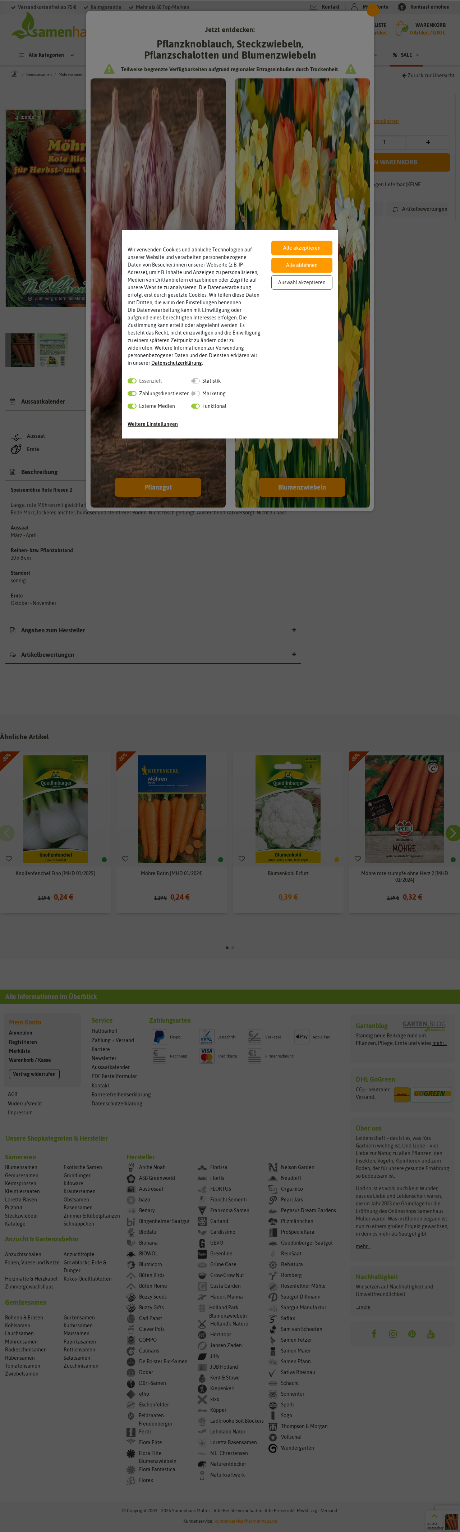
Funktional (214, 406)
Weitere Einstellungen (153, 424)
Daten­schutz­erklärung (176, 363)
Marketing (214, 393)
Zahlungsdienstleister (164, 393)
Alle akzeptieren (302, 248)
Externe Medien (157, 406)
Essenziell (150, 381)
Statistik (211, 381)
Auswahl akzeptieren (302, 282)
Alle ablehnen (302, 265)
